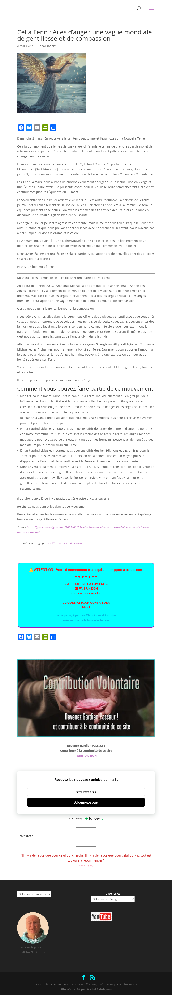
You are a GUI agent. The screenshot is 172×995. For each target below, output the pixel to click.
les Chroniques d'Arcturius (65, 543)
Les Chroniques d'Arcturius (98, 615)
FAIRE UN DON (86, 756)
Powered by (75, 818)
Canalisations (47, 46)
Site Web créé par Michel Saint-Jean (86, 989)
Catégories (113, 893)
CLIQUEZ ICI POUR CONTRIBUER (86, 602)
